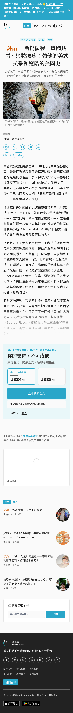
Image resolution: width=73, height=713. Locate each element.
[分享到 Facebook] (22, 147)
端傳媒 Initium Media (23, 695)
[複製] (6, 147)
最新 (7, 501)
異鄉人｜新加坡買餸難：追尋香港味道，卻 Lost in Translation (27, 535)
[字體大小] (44, 26)
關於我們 (7, 668)
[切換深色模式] (55, 26)
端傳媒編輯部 (30, 436)
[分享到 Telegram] (30, 147)
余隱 (5, 588)
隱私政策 (41, 695)
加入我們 (34, 668)
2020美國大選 (28, 39)
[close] (69, 10)
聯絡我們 (20, 668)
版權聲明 (20, 673)
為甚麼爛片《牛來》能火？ (24, 510)
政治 (50, 39)
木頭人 (6, 514)
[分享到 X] (14, 147)
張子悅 (6, 541)
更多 (15, 501)
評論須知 (11, 480)
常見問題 (7, 673)
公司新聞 (34, 673)
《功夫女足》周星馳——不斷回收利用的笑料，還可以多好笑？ (28, 558)
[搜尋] (61, 26)
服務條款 (53, 695)
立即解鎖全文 (36, 393)
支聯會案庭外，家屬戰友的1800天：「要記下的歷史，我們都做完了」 (27, 582)
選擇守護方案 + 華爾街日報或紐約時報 (27, 404)
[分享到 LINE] (38, 147)
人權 (41, 39)
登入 (24, 413)
